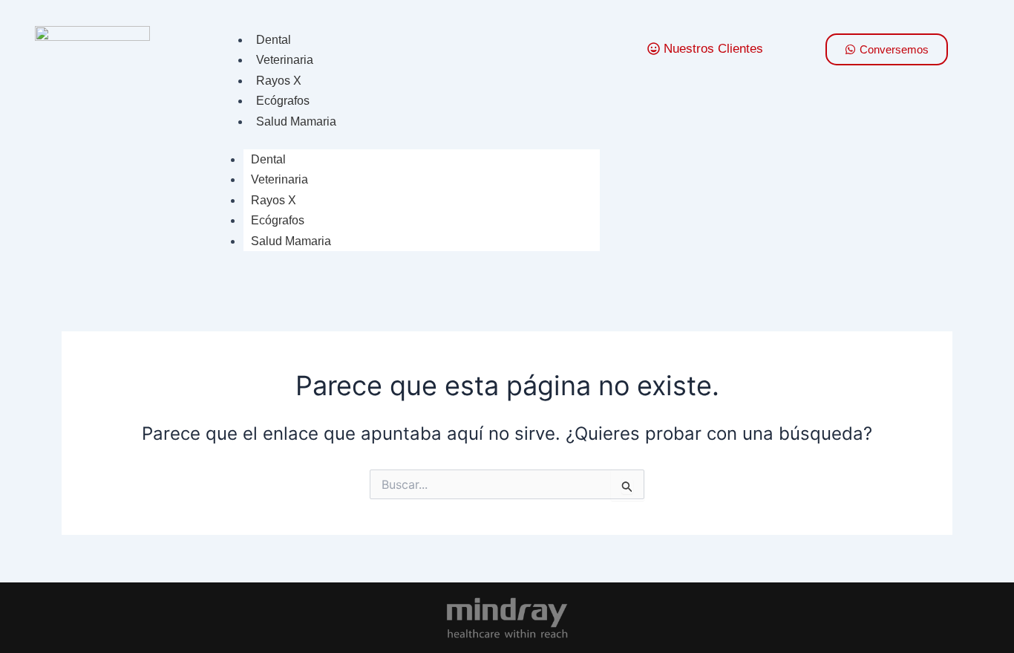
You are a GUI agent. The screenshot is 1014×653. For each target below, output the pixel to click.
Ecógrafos (283, 100)
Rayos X (278, 80)
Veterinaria (284, 59)
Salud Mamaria (296, 121)
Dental (273, 39)
